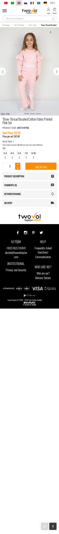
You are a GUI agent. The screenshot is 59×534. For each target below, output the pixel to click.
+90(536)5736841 (16, 248)
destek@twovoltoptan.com (16, 254)
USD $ (52, 3)
